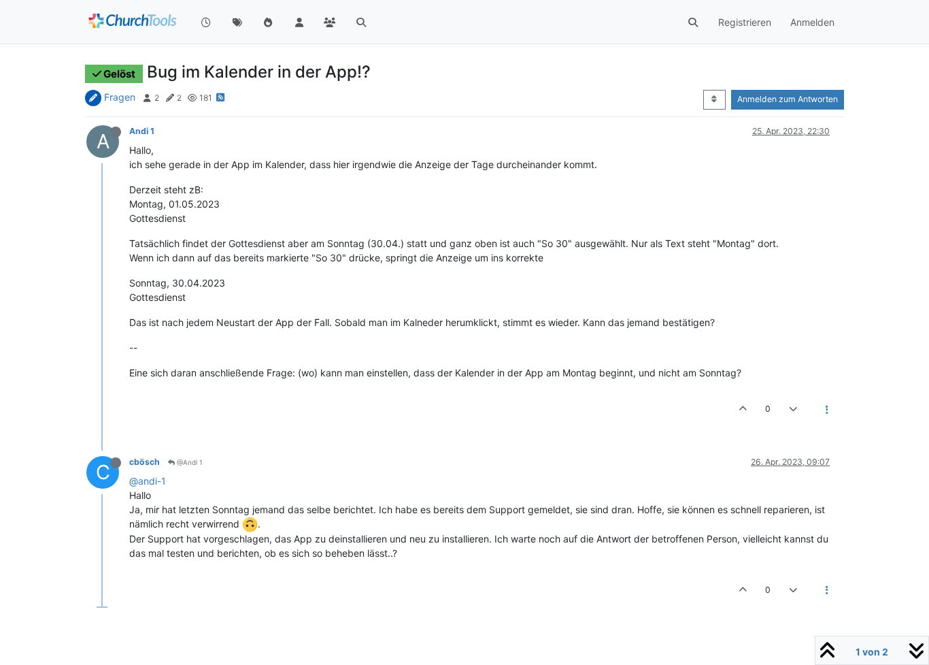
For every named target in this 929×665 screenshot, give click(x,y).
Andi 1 (141, 131)
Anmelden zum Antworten (787, 99)
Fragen (119, 97)
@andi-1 (147, 481)
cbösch (144, 462)
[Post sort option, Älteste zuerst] (714, 99)
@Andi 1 (189, 462)
